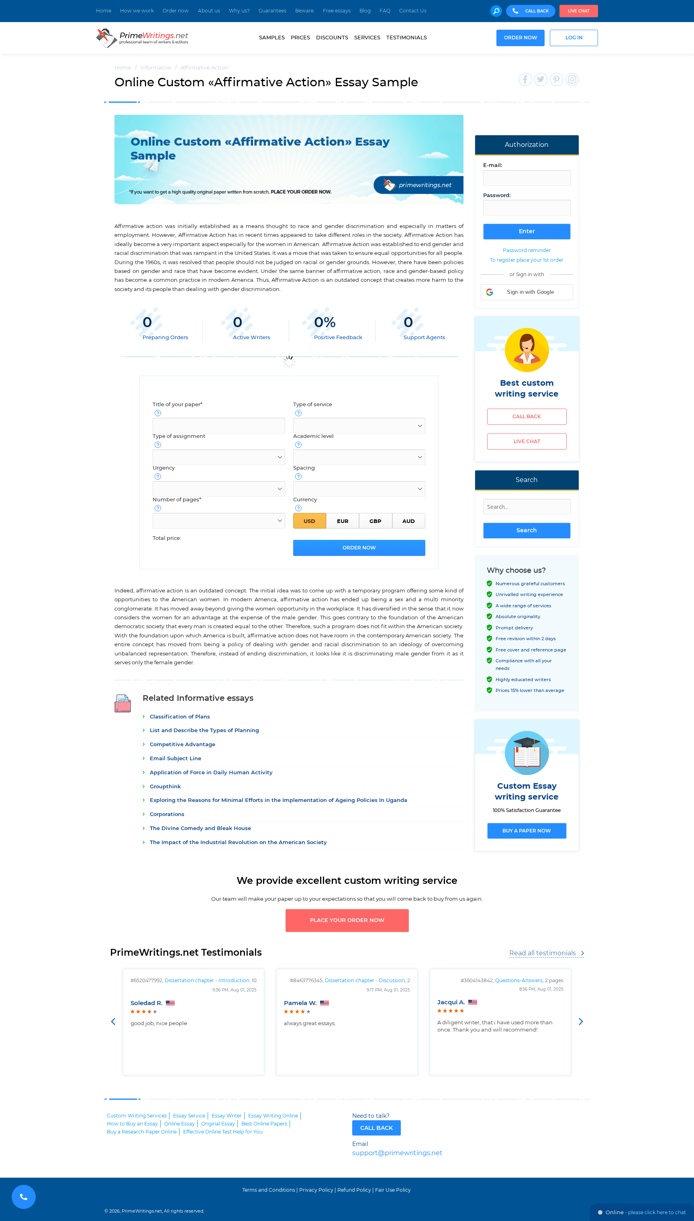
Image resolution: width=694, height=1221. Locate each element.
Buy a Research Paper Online (142, 1131)
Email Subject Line (175, 758)
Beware (304, 10)
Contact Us (413, 10)
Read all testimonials (542, 953)
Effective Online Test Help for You (223, 1131)
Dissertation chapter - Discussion (365, 980)
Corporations (167, 814)
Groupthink (165, 787)
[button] (527, 292)
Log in (574, 38)
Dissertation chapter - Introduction (207, 980)
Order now (176, 10)
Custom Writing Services (137, 1115)
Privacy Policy (316, 1190)
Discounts (332, 38)
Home (103, 10)
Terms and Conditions (268, 1190)
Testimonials (406, 38)
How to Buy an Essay (132, 1123)
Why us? (239, 10)
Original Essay (218, 1123)
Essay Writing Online (273, 1115)
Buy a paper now (526, 830)
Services (367, 38)
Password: (496, 195)
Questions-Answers (519, 980)
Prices (300, 38)
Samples (272, 38)
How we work (137, 10)
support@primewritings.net (397, 1153)
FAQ (385, 10)
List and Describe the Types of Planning (204, 730)
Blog (365, 10)
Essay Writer (227, 1115)
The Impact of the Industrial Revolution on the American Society (238, 842)
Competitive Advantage (182, 744)
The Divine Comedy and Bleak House (200, 828)
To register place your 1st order (526, 260)
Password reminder (527, 250)
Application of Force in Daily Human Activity (211, 772)
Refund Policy (354, 1190)
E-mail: (492, 165)
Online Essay (179, 1123)
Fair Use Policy (393, 1190)
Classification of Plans (180, 717)
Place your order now (347, 920)
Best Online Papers (264, 1123)
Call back (526, 416)
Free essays (337, 10)
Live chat (579, 11)
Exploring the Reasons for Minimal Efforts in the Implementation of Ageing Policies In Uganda (278, 800)
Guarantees (272, 10)
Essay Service (189, 1115)
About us (209, 10)
